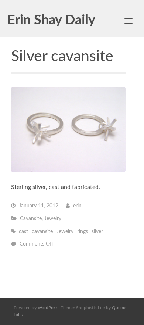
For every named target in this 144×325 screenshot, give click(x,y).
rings (82, 231)
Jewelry (52, 218)
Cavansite (31, 218)
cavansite (42, 231)
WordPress (48, 308)
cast (23, 231)
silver (97, 231)
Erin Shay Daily (51, 20)
